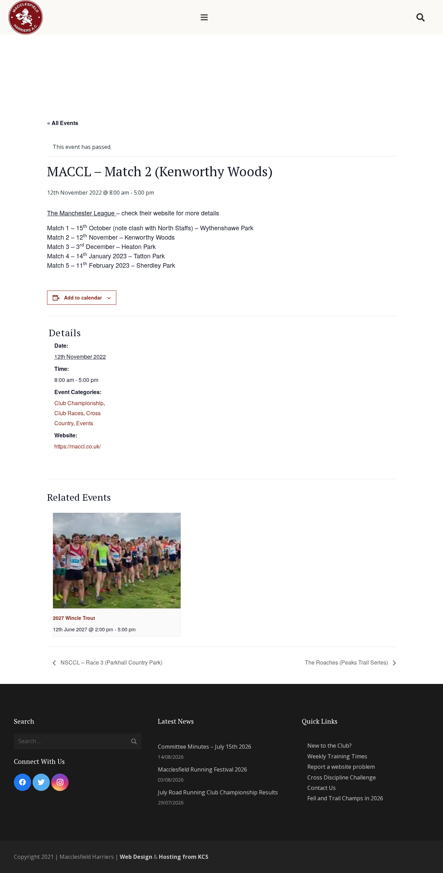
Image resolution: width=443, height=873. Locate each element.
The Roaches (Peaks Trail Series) (347, 662)
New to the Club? (329, 745)
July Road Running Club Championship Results (218, 792)
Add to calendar (83, 297)
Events (84, 423)
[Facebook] (22, 782)
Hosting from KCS (183, 857)
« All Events (62, 123)
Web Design (136, 857)
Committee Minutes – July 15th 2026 (204, 746)
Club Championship (78, 403)
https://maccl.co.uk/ (77, 446)
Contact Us (321, 788)
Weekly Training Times (337, 756)
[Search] (420, 17)
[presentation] (117, 561)
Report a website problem (341, 766)
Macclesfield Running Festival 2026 (202, 769)
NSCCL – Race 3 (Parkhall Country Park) (110, 662)
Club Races (68, 413)
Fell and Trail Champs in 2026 (345, 798)
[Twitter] (41, 782)
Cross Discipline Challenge (341, 777)
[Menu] (204, 17)
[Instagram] (60, 782)
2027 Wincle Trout (74, 617)
